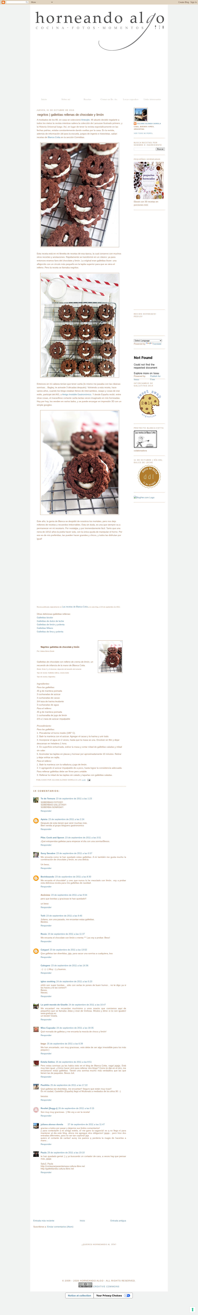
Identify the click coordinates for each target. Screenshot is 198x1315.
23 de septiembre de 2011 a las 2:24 (66, 819)
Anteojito (85, 120)
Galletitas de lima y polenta (50, 631)
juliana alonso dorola (52, 1124)
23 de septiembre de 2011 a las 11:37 (66, 934)
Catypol (45, 949)
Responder (46, 811)
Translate (156, 344)
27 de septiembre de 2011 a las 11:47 (86, 1124)
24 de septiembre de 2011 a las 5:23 (74, 981)
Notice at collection (79, 1295)
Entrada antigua (118, 1220)
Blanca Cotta (54, 137)
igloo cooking (48, 981)
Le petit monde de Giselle (54, 1004)
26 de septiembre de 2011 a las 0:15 (76, 1108)
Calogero (45, 965)
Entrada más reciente (43, 1220)
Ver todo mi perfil (143, 133)
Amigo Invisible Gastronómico (76, 394)
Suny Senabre (48, 853)
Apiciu (44, 819)
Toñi (43, 915)
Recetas (87, 99)
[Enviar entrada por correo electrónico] (88, 780)
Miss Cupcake (48, 1028)
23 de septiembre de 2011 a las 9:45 (64, 915)
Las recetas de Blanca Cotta (75, 607)
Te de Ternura (48, 798)
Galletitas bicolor (45, 617)
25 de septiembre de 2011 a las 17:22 (69, 1085)
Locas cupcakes (130, 99)
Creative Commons (106, 1286)
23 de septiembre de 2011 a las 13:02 (68, 949)
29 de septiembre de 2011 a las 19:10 (66, 1152)
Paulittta (45, 1085)
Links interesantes (152, 99)
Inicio (44, 99)
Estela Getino (48, 1062)
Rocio (44, 934)
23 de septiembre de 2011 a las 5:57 (74, 853)
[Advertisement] (99, 73)
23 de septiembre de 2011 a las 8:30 (73, 876)
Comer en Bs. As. (109, 99)
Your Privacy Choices (109, 1295)
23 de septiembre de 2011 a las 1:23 (74, 798)
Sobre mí (65, 99)
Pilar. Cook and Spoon (52, 837)
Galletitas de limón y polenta (51, 624)
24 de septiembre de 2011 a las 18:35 (75, 1028)
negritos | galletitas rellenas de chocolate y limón (70, 114)
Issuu (136, 379)
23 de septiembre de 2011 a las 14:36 (69, 965)
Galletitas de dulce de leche (50, 621)
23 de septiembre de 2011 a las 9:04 (69, 895)
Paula (44, 1152)
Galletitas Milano (45, 628)
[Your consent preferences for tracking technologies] (193, 1310)
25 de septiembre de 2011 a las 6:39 (65, 1043)
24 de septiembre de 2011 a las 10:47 (87, 1004)
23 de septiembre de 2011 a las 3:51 (83, 837)
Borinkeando (47, 876)
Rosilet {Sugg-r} (49, 1108)
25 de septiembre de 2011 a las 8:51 (74, 1062)
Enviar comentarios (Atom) (60, 1226)
